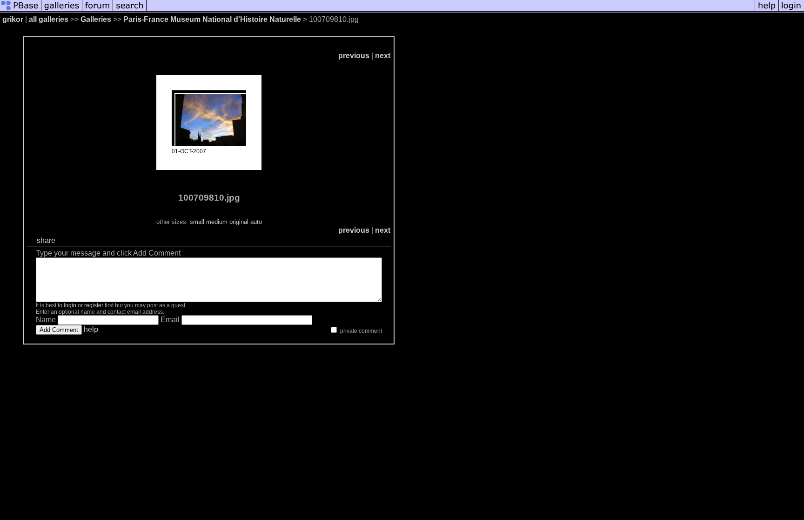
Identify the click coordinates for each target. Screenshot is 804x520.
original (238, 221)
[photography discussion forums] (97, 10)
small (197, 221)
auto (256, 221)
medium (217, 221)
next (382, 56)
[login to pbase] (791, 10)
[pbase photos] (20, 10)
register (93, 305)
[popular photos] (451, 10)
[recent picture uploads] (61, 10)
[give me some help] (767, 10)
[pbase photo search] (130, 10)
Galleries (95, 19)
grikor (12, 19)
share (46, 240)
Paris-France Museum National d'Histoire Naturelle (212, 19)
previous (353, 56)
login (70, 305)
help (91, 329)
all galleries (48, 19)
